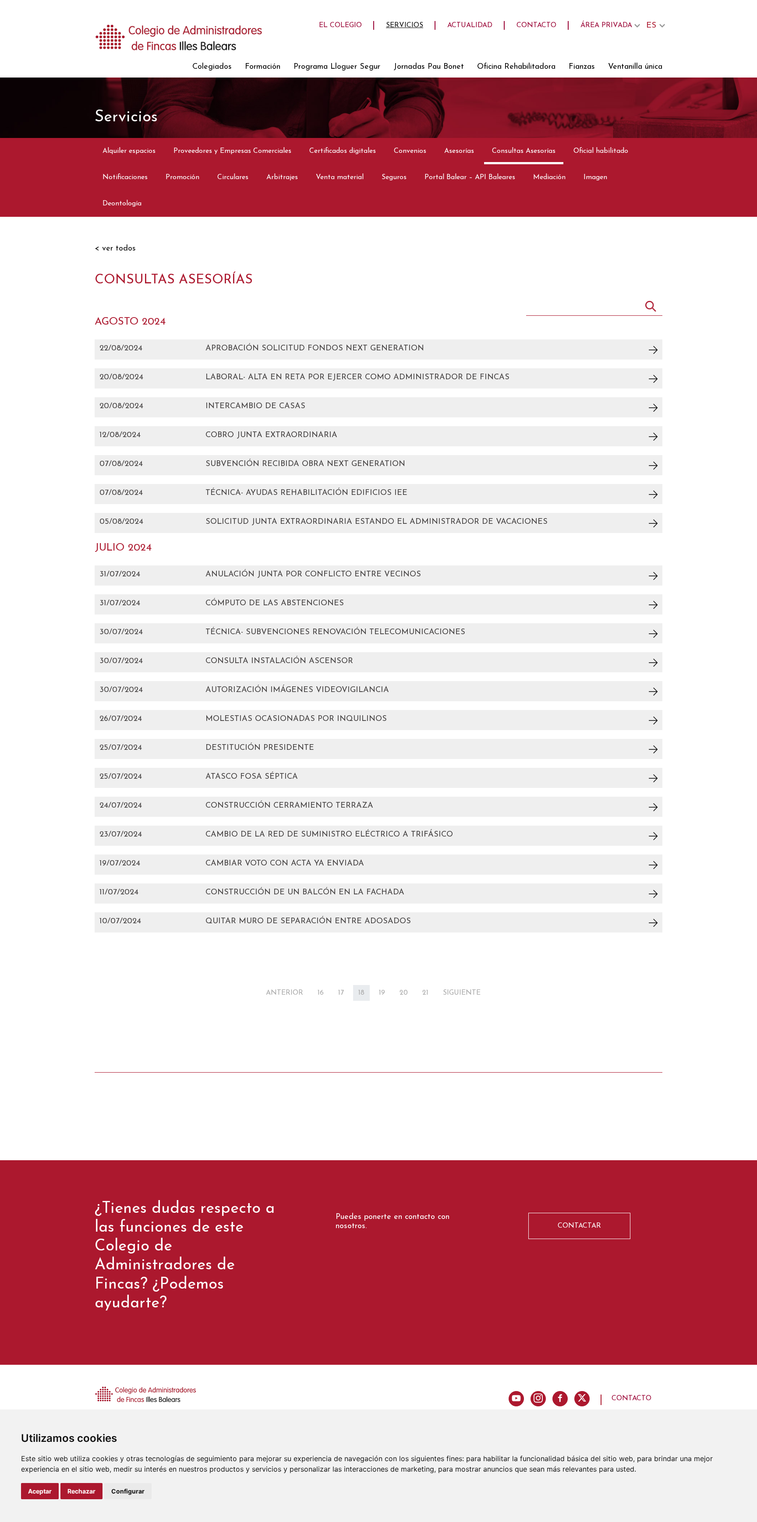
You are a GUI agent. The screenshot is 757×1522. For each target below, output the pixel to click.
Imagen (595, 177)
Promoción (182, 177)
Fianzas (582, 67)
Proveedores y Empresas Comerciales (232, 151)
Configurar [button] (128, 1491)
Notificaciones (125, 177)
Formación (262, 67)
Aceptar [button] (40, 1491)
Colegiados (212, 67)
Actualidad (469, 25)
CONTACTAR (579, 1225)
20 (404, 992)
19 (382, 992)
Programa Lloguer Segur (337, 67)
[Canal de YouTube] (516, 1398)
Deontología (122, 203)
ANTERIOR (284, 992)
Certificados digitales (342, 151)
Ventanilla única (635, 67)
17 (341, 992)
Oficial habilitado (600, 151)
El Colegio (340, 25)
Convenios (410, 151)
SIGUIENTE (462, 992)
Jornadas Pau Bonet (428, 67)
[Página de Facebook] (560, 1398)
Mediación (549, 177)
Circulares (232, 177)
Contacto (536, 25)
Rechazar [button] (81, 1491)
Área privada (606, 25)
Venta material (340, 177)
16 (321, 992)
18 (361, 992)
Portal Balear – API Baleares (469, 177)
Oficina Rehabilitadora (516, 67)
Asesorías (459, 151)
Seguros (394, 177)
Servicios (404, 25)
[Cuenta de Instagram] (538, 1398)
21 (425, 992)
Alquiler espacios (129, 151)
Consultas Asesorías (523, 151)
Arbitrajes (282, 177)
